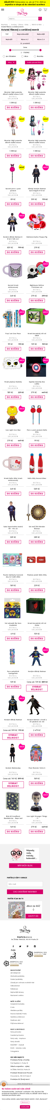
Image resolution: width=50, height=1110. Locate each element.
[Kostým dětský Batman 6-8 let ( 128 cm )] (13, 231)
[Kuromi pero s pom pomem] (13, 183)
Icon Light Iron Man (13, 430)
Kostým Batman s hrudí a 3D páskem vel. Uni (37, 721)
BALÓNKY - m (15, 1045)
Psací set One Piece (13, 334)
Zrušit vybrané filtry (34, 62)
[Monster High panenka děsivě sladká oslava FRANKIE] (37, 135)
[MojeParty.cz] (25, 930)
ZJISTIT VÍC (33, 916)
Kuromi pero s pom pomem (13, 190)
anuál (22, 1045)
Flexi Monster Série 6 (37, 768)
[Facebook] (13, 946)
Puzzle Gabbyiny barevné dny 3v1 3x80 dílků (13, 576)
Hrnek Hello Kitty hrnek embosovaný (13, 479)
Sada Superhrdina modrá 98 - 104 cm (13, 528)
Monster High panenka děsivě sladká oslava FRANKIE (37, 142)
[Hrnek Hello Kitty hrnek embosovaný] (13, 473)
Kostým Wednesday (13, 768)
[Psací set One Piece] (13, 328)
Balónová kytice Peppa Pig (37, 237)
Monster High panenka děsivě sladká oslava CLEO (13, 93)
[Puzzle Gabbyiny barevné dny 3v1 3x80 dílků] (13, 569)
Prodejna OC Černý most (20, 1079)
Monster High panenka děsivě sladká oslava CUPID (13, 142)
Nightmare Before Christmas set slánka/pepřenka (37, 287)
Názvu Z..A (41, 39)
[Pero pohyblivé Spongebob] (13, 666)
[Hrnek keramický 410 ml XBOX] (37, 324)
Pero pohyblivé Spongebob (13, 672)
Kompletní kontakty (17, 1004)
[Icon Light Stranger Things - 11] (37, 811)
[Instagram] (35, 946)
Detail (13, 97)
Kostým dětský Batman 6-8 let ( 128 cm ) (13, 238)
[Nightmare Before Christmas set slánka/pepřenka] (37, 280)
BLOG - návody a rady (18, 1048)
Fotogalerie (14, 1051)
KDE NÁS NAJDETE (17, 1057)
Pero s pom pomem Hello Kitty (37, 431)
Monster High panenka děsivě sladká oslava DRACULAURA (37, 94)
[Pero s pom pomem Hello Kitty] (37, 425)
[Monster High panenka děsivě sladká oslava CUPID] (13, 135)
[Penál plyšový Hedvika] (13, 369)
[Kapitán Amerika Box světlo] (37, 376)
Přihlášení (40, 9)
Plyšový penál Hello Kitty (37, 575)
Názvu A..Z (24, 39)
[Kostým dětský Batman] (37, 666)
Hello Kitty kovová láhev (37, 478)
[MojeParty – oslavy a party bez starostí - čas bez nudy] (22, 12)
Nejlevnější (41, 34)
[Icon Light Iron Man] (13, 425)
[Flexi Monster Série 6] (37, 762)
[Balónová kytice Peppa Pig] (37, 231)
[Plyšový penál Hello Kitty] (37, 569)
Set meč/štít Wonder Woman (37, 528)
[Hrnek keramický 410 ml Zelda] (37, 614)
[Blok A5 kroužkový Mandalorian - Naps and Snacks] (13, 811)
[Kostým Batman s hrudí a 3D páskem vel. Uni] (37, 714)
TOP (6, 34)
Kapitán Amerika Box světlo (37, 383)
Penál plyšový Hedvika (13, 382)
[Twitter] (20, 946)
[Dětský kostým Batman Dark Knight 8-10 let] (37, 183)
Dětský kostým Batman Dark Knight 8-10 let (37, 190)
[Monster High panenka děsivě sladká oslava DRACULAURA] (37, 89)
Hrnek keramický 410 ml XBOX (37, 335)
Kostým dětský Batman (37, 671)
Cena (25, 47)
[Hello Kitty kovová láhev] (37, 473)
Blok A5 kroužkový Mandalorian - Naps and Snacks (13, 818)
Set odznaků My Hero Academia (13, 624)
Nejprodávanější (23, 34)
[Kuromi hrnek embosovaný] (13, 280)
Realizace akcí (15, 1020)
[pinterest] (27, 946)
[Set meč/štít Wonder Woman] (37, 521)
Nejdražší (9, 39)
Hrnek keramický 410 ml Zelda (37, 624)
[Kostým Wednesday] (13, 762)
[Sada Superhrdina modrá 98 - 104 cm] (13, 521)
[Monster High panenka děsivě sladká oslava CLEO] (13, 87)
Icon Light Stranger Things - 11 (37, 817)
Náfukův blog (25, 865)
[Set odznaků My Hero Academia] (13, 618)
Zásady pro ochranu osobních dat (22, 982)
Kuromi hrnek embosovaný (13, 286)
